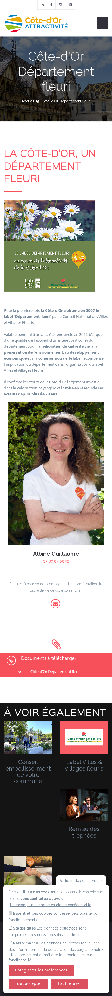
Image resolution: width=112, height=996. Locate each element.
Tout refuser (69, 984)
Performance (25, 943)
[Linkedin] (42, 4)
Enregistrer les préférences (41, 970)
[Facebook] (51, 4)
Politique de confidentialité (81, 880)
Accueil (28, 101)
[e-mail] (55, 604)
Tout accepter (28, 984)
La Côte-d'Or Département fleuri (53, 672)
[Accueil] (36, 23)
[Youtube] (70, 4)
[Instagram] (60, 4)
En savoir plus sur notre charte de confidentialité (50, 905)
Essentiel (21, 913)
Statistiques (24, 928)
